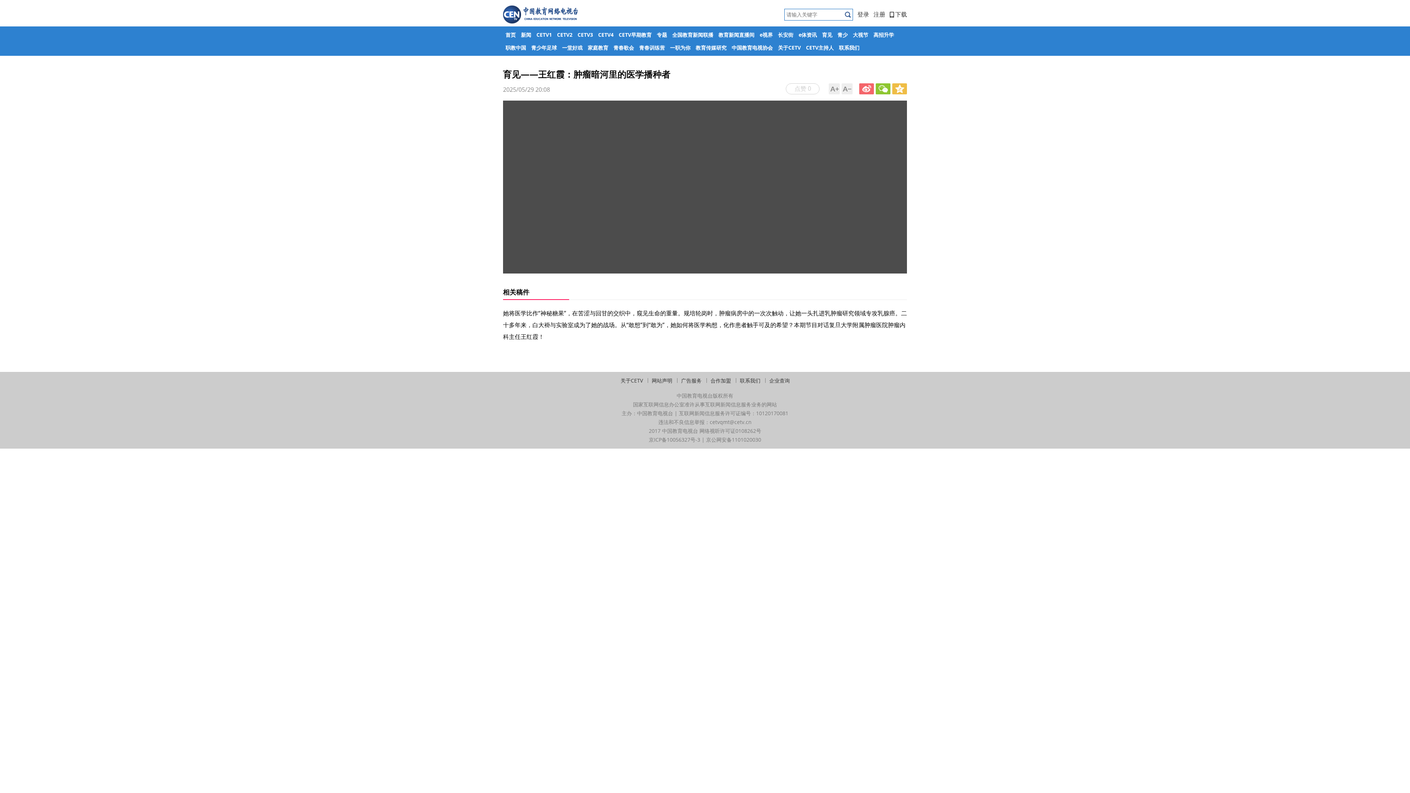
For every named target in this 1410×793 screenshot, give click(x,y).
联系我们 (849, 47)
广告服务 (691, 380)
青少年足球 (544, 47)
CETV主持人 (820, 47)
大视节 (860, 34)
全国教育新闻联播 (692, 34)
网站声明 (662, 380)
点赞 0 (803, 88)
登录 (863, 14)
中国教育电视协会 (752, 47)
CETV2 (564, 34)
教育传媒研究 (711, 47)
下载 (901, 14)
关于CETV (789, 47)
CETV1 (544, 34)
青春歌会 (624, 47)
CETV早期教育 (635, 34)
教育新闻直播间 (737, 34)
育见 (827, 34)
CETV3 (585, 34)
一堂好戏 (572, 47)
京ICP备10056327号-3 (674, 439)
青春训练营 (652, 47)
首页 (511, 34)
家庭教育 (598, 47)
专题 (662, 34)
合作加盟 (721, 380)
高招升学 (884, 34)
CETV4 (606, 34)
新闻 (526, 34)
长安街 (785, 34)
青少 (843, 34)
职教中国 (516, 47)
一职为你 (680, 47)
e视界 (766, 34)
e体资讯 (808, 34)
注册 (879, 14)
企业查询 (779, 380)
